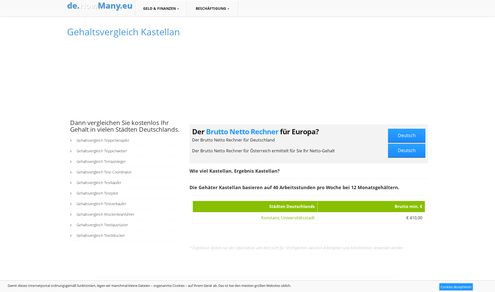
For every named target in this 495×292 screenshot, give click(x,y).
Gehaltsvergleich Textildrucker (101, 235)
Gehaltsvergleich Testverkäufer (101, 203)
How (100, 5)
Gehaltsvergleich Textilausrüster (102, 224)
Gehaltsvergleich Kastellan (123, 32)
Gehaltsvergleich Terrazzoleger (101, 161)
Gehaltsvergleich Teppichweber (102, 150)
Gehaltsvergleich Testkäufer (99, 182)
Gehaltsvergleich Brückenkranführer (105, 214)
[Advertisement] (125, 80)
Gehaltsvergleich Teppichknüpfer (103, 140)
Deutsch (407, 135)
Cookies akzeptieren (456, 287)
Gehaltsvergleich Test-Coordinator (104, 172)
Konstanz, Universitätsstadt (288, 218)
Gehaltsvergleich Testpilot (97, 193)
